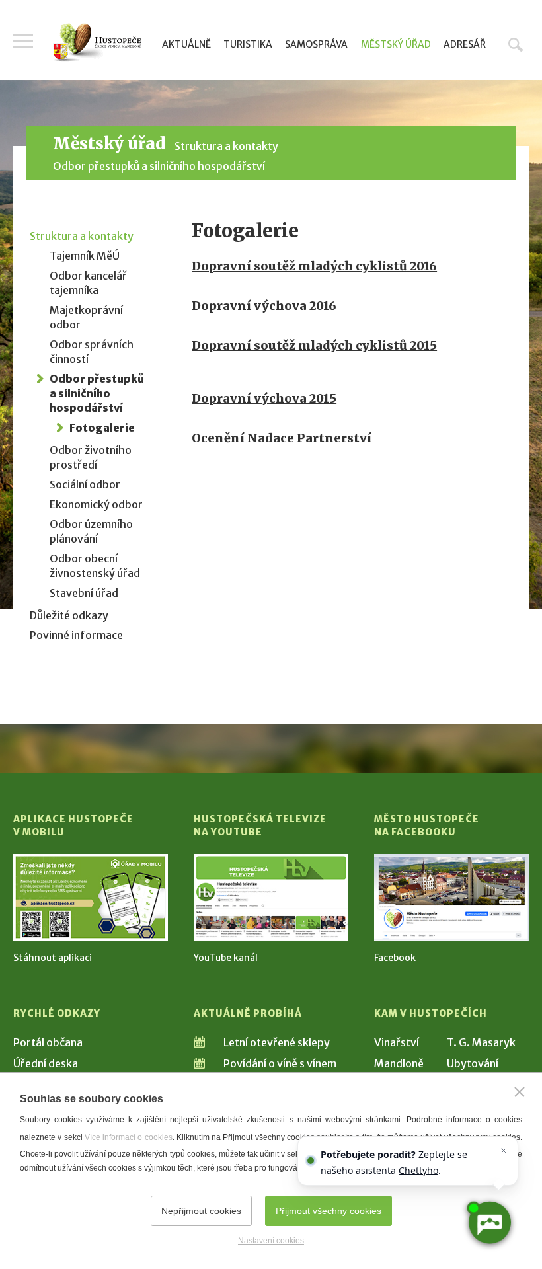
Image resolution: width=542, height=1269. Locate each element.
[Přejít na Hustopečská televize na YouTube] (271, 897)
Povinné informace (76, 635)
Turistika (247, 44)
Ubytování (472, 1063)
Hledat (515, 44)
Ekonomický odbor (96, 504)
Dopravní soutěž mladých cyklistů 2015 (314, 345)
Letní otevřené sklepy (276, 1042)
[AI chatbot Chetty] (489, 1222)
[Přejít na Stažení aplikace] (90, 897)
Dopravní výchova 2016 (264, 305)
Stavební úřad (84, 592)
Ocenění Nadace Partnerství (281, 437)
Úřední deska (45, 1063)
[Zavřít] (519, 1091)
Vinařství (396, 1042)
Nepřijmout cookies (201, 1211)
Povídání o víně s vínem (279, 1063)
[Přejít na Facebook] (451, 897)
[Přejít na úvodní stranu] (97, 42)
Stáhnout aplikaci (52, 958)
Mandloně (399, 1063)
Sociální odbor (85, 484)
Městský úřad (396, 44)
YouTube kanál (226, 958)
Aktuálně (186, 44)
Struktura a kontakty (226, 146)
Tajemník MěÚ (85, 255)
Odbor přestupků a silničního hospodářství (159, 166)
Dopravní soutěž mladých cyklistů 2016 (314, 266)
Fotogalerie (102, 427)
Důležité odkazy (69, 615)
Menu (23, 41)
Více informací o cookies (129, 1137)
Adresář (465, 44)
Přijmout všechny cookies (328, 1211)
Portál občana (48, 1042)
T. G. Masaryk (481, 1042)
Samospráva (316, 44)
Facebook (395, 958)
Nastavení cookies (271, 1240)
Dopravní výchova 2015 (264, 398)
